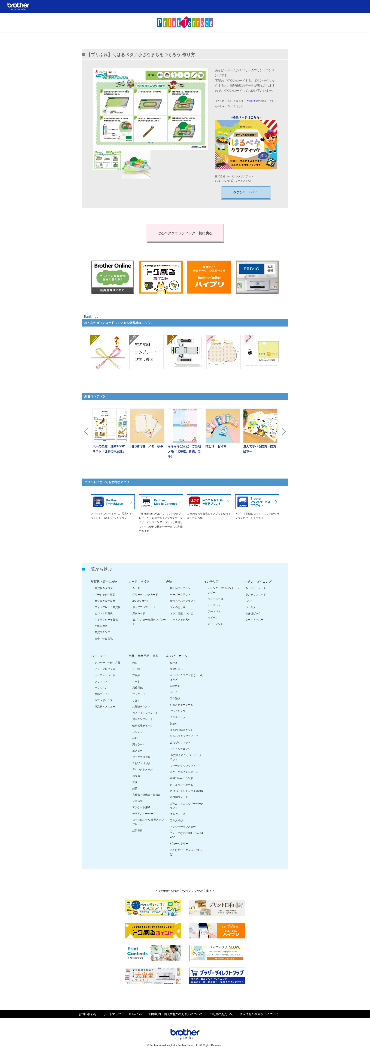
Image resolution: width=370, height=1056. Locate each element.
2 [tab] (152, 142)
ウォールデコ (215, 598)
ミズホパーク (177, 717)
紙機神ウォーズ (179, 797)
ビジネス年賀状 (104, 613)
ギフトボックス (104, 700)
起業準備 (137, 830)
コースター (251, 607)
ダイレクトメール (142, 769)
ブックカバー (140, 694)
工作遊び (175, 698)
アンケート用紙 (141, 807)
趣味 (169, 581)
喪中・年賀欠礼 (104, 638)
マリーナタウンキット (183, 765)
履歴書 (136, 775)
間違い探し (176, 668)
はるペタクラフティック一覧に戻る (185, 233)
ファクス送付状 (141, 757)
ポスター (137, 750)
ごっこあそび (177, 711)
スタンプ (137, 731)
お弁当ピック (253, 613)
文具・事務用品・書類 (143, 656)
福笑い (174, 723)
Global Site (135, 1014)
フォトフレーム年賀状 (107, 607)
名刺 (134, 738)
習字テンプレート (142, 719)
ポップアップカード (143, 607)
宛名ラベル (138, 744)
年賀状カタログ (104, 588)
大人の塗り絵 (177, 607)
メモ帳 (136, 668)
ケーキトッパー (254, 619)
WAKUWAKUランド (181, 778)
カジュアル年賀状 (105, 600)
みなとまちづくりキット (184, 772)
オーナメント (215, 624)
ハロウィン (101, 687)
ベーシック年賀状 (105, 594)
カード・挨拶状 (138, 581)
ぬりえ (174, 662)
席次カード (138, 613)
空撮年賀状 (101, 626)
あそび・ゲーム (176, 656)
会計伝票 (137, 800)
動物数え (175, 685)
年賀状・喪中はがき (104, 581)
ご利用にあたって (221, 1014)
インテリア (211, 581)
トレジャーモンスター (183, 826)
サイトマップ (112, 1014)
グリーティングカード (145, 594)
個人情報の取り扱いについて (259, 1014)
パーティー (98, 656)
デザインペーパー (142, 813)
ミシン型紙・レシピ (181, 613)
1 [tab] (149, 142)
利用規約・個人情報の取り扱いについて (176, 1014)
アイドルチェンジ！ (181, 748)
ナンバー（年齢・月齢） (109, 662)
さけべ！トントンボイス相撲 (186, 790)
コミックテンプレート (145, 712)
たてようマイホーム (181, 784)
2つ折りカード (140, 600)
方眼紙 (136, 675)
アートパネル (215, 611)
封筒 (134, 788)
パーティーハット (105, 675)
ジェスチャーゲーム (181, 704)
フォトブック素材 (180, 619)
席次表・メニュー (105, 706)
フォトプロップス (105, 668)
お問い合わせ (88, 1014)
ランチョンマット (255, 594)
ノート (136, 681)
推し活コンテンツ (180, 588)
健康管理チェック (142, 725)
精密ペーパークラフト (183, 600)
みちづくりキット (180, 742)
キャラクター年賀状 (106, 619)
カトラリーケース (255, 588)
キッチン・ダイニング (257, 581)
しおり (136, 700)
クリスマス (101, 681)
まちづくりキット (180, 814)
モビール (213, 617)
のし (134, 662)
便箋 (134, 782)
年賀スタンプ (102, 632)
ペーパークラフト (180, 594)
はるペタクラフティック (184, 736)
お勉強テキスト (141, 706)
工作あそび (176, 820)
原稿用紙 (137, 687)
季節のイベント (104, 694)
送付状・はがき (141, 763)
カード (136, 588)
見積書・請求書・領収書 (146, 794)
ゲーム (174, 692)
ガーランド (214, 605)
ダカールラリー (179, 843)
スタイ (249, 600)
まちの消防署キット (181, 729)
